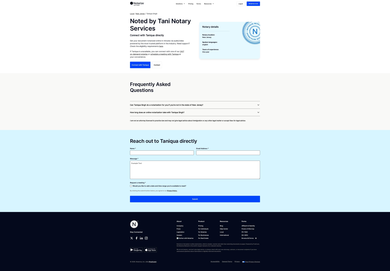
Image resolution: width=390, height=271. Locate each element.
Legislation (180, 232)
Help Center (224, 229)
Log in (241, 4)
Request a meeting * (138, 183)
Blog (221, 226)
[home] (143, 4)
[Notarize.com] (134, 224)
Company (180, 226)
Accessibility (215, 261)
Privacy (237, 261)
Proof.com (152, 262)
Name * (133, 148)
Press (179, 229)
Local (132, 14)
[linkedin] (141, 238)
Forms (199, 4)
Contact (157, 65)
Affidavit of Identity (248, 226)
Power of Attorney (248, 229)
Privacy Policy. (172, 191)
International (224, 235)
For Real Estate (203, 238)
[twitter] (131, 238)
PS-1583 (245, 232)
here (161, 46)
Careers (179, 235)
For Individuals (203, 229)
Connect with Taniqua (140, 65)
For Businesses (203, 235)
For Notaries (202, 232)
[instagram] (146, 238)
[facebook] (136, 238)
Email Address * (202, 148)
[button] (180, 4)
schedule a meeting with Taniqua (164, 54)
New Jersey (140, 14)
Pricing (190, 4)
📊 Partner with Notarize (185, 238)
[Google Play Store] (136, 249)
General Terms (227, 261)
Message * (134, 159)
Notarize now (253, 3)
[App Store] (150, 249)
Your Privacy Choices (252, 262)
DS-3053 (245, 235)
